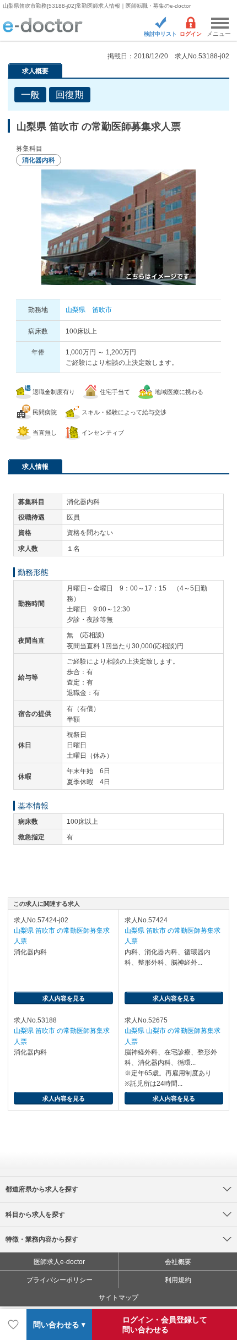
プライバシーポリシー (59, 1280)
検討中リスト (160, 34)
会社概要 (178, 1262)
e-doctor (43, 26)
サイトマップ (118, 1297)
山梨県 (75, 310)
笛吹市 (102, 310)
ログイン (191, 34)
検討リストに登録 (13, 1324)
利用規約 (178, 1280)
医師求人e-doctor (59, 1262)
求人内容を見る (63, 998)
